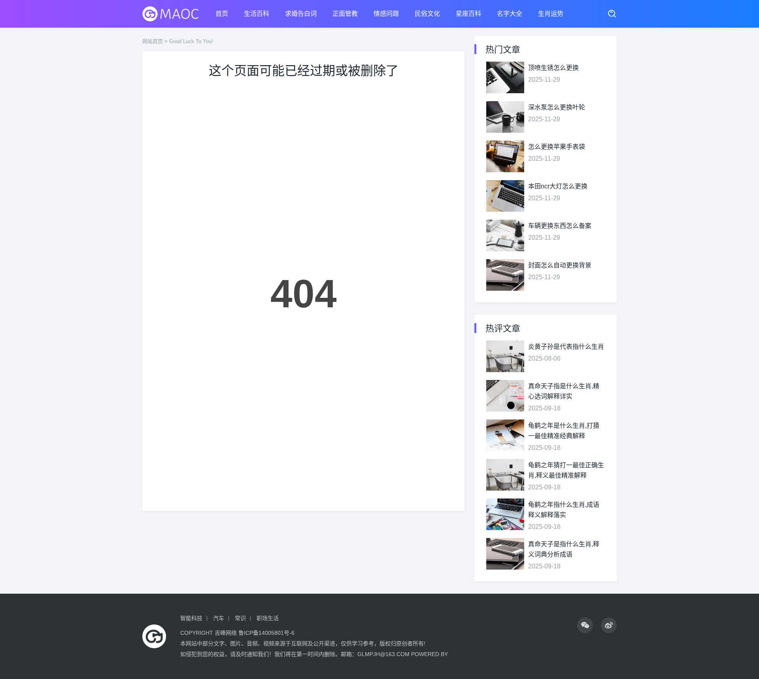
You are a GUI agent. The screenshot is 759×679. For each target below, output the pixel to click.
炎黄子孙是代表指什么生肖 (566, 346)
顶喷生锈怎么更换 (553, 67)
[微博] (609, 625)
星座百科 (468, 13)
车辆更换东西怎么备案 (559, 225)
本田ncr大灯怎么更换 (557, 186)
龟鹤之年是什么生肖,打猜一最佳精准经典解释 (563, 430)
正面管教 (345, 13)
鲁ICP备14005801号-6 (266, 633)
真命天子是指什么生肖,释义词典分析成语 (563, 549)
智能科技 (191, 618)
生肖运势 (550, 13)
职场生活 (268, 618)
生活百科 (256, 13)
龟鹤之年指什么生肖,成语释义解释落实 (563, 509)
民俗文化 (427, 13)
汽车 (218, 618)
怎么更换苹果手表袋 (556, 146)
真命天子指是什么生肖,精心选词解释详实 (563, 391)
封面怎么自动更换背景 (559, 265)
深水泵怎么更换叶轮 (556, 107)
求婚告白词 (301, 13)
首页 (221, 13)
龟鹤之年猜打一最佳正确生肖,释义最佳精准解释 (566, 470)
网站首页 (152, 41)
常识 (240, 618)
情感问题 (386, 13)
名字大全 (509, 13)
